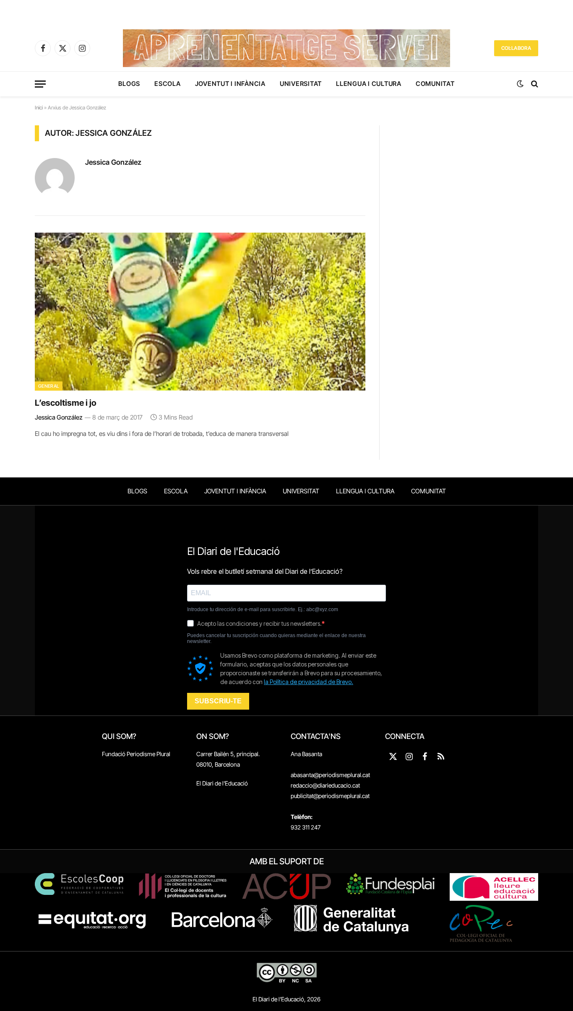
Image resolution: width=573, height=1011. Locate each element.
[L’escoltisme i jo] (200, 312)
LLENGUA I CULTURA (368, 84)
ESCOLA (167, 84)
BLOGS (129, 84)
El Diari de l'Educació (222, 783)
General (48, 386)
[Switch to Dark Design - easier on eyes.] (520, 84)
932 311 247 (305, 827)
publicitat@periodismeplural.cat (330, 795)
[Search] (533, 84)
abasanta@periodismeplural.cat (330, 774)
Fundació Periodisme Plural (136, 753)
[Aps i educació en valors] (286, 48)
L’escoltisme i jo (65, 403)
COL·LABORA (516, 48)
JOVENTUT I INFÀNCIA (230, 84)
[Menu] (40, 84)
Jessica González (113, 162)
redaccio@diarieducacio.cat (325, 785)
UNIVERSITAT (301, 84)
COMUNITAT (435, 84)
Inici (39, 107)
